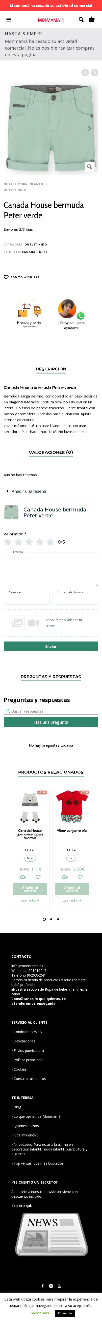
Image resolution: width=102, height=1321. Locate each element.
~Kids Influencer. (24, 1135)
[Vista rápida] (22, 877)
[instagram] (51, 1286)
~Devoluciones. (23, 1041)
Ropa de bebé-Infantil (62, 989)
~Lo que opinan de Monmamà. (36, 1116)
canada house (35, 252)
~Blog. (16, 1107)
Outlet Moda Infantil (24, 184)
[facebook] (42, 1286)
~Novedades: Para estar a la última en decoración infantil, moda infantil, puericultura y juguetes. (49, 1149)
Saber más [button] (40, 1312)
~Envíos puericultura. (28, 1050)
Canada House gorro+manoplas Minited (30, 834)
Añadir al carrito (30, 889)
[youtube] (59, 1286)
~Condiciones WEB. (27, 1031)
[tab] (51, 428)
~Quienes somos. (25, 1125)
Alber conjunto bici (72, 830)
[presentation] (12, 128)
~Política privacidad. (27, 1059)
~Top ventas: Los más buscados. (37, 1163)
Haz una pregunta (51, 722)
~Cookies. (19, 1069)
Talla (29, 850)
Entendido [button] (65, 1313)
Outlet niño (15, 190)
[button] (44, 919)
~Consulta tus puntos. (29, 1078)
